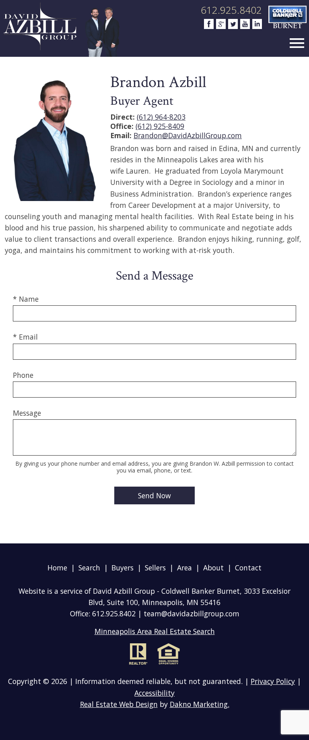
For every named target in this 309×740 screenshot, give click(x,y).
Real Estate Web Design (119, 704)
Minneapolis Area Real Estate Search (155, 631)
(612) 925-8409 (160, 126)
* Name (26, 299)
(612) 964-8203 (161, 117)
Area (184, 567)
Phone (23, 375)
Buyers (122, 567)
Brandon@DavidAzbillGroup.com (188, 135)
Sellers (155, 567)
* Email (25, 337)
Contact (248, 567)
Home (57, 567)
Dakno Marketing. (199, 704)
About (213, 567)
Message (27, 413)
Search (89, 567)
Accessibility (154, 693)
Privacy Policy (273, 681)
